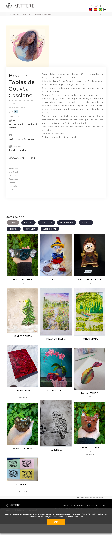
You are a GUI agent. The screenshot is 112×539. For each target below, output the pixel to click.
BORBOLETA (22, 484)
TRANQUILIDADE (89, 338)
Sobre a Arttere (77, 505)
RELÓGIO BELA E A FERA (90, 279)
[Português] (100, 9)
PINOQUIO (56, 279)
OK (56, 522)
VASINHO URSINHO (22, 448)
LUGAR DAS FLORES (56, 338)
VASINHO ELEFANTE (22, 279)
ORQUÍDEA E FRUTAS (56, 390)
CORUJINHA (56, 449)
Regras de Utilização (96, 505)
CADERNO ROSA (22, 390)
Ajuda (65, 505)
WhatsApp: (23, 158)
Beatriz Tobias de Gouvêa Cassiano (36, 14)
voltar (104, 14)
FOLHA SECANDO (89, 393)
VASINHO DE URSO (89, 447)
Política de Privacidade (91, 514)
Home (8, 14)
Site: (23, 124)
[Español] (95, 9)
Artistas (16, 14)
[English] (91, 9)
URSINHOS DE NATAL (22, 336)
